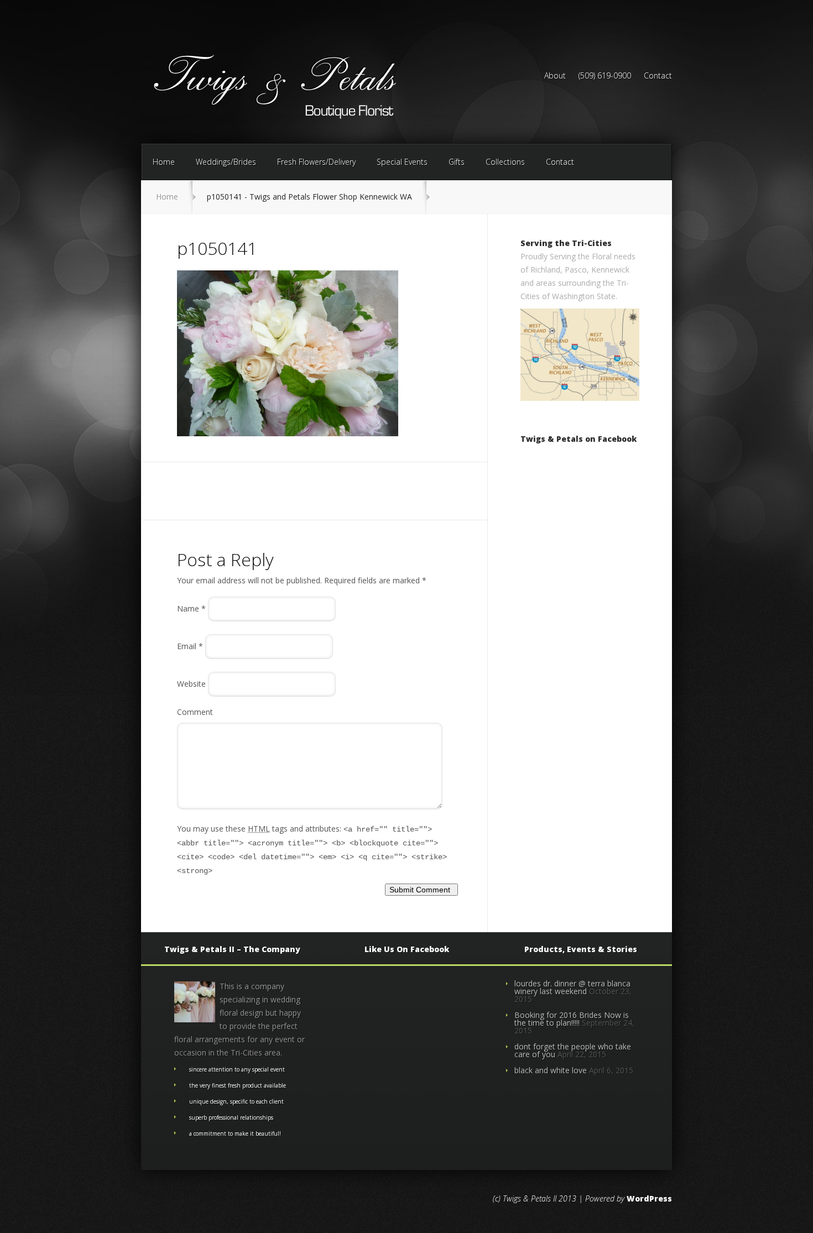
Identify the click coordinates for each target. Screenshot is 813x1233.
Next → (233, 449)
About (555, 76)
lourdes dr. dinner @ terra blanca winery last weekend (572, 987)
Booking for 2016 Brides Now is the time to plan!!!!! (571, 1019)
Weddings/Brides (226, 161)
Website (191, 683)
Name (191, 608)
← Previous (197, 449)
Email (190, 646)
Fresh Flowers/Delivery (316, 161)
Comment (195, 712)
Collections (505, 161)
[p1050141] (287, 433)
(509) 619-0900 (605, 76)
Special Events (402, 161)
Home (164, 161)
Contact (658, 76)
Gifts (457, 161)
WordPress (649, 1198)
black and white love (550, 1070)
